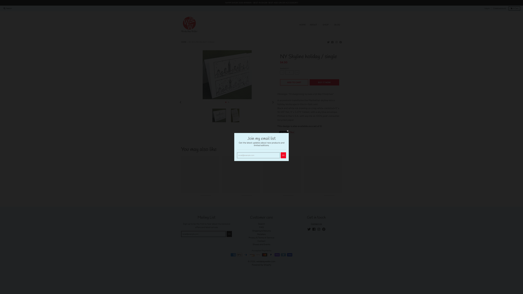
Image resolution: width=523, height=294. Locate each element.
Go (283, 155)
